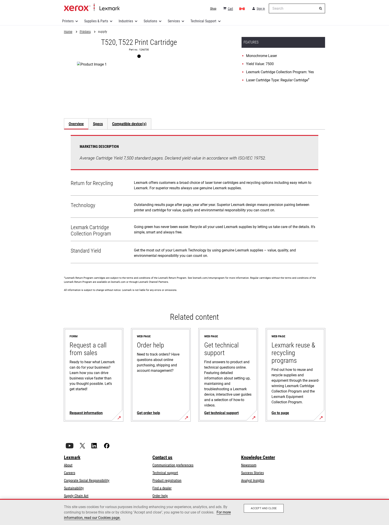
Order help (160, 496)
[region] (194, 512)
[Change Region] (242, 8)
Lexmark (72, 457)
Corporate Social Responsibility (86, 480)
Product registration (166, 480)
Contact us (162, 457)
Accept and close (264, 508)
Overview (76, 124)
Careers (69, 473)
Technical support (165, 473)
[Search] (320, 8)
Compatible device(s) (129, 124)
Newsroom (248, 465)
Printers (68, 21)
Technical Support (203, 21)
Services (174, 21)
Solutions (150, 21)
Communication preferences (172, 465)
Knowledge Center (258, 457)
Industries (126, 21)
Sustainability (74, 488)
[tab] (76, 123)
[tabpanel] (194, 200)
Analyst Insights (252, 480)
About (68, 465)
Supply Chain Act (76, 496)
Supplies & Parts (96, 21)
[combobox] (297, 8)
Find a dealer (162, 488)
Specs (98, 124)
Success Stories (252, 473)
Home (92, 7)
